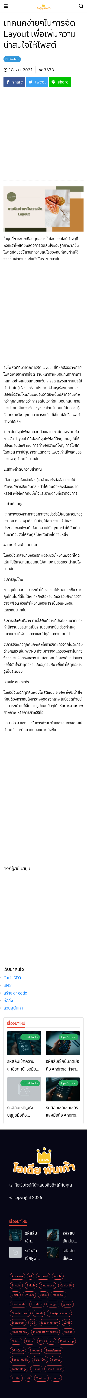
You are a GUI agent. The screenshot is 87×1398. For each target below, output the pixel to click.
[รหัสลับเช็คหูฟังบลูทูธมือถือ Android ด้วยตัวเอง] (24, 1089)
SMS (7, 985)
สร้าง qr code (15, 993)
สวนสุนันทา (13, 1008)
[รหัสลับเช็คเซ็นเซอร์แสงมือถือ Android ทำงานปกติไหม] (63, 1089)
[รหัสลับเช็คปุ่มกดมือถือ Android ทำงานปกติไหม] (63, 1043)
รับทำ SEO (12, 977)
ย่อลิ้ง (8, 1000)
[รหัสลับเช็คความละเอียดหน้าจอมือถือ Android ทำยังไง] (24, 1043)
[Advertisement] (43, 131)
